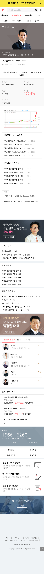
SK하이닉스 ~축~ (8, 303)
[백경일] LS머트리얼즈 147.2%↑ (16, 156)
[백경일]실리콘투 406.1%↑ (14, 145)
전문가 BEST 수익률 (23, 340)
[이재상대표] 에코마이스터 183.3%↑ (24, 201)
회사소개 (9, 538)
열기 (42, 549)
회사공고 (17, 538)
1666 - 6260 (14, 434)
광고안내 (26, 538)
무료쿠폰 (33, 455)
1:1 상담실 (12, 442)
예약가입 (33, 450)
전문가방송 (16, 15)
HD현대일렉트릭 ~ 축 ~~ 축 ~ (13, 310)
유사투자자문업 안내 (9, 251)
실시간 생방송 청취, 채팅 (15, 477)
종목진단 (29, 15)
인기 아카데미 (7, 392)
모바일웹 (11, 450)
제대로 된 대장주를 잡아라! (12, 271)
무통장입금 (11, 455)
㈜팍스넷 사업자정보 (21, 544)
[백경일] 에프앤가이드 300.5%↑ (15, 141)
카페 (12, 27)
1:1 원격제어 (32, 442)
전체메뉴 (42, 10)
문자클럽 (28, 21)
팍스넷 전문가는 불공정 (16, 488)
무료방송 (5, 21)
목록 (5, 192)
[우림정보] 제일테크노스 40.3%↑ (23, 196)
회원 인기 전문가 (8, 340)
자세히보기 (22, 506)
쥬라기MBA (16, 21)
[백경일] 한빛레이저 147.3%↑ (15, 148)
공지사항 (5, 246)
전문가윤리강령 (33, 540)
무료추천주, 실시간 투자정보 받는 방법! (16, 255)
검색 (36, 10)
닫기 (40, 3)
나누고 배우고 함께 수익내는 (16, 465)
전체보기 (41, 20)
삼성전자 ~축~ (7, 300)
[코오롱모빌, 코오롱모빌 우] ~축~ (14, 307)
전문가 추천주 (7, 291)
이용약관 (34, 538)
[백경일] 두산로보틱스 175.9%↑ (15, 152)
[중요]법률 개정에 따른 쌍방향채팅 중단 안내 (18, 258)
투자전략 (5, 265)
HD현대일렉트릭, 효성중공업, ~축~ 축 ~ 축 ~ (18, 55)
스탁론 (39, 15)
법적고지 (22, 540)
